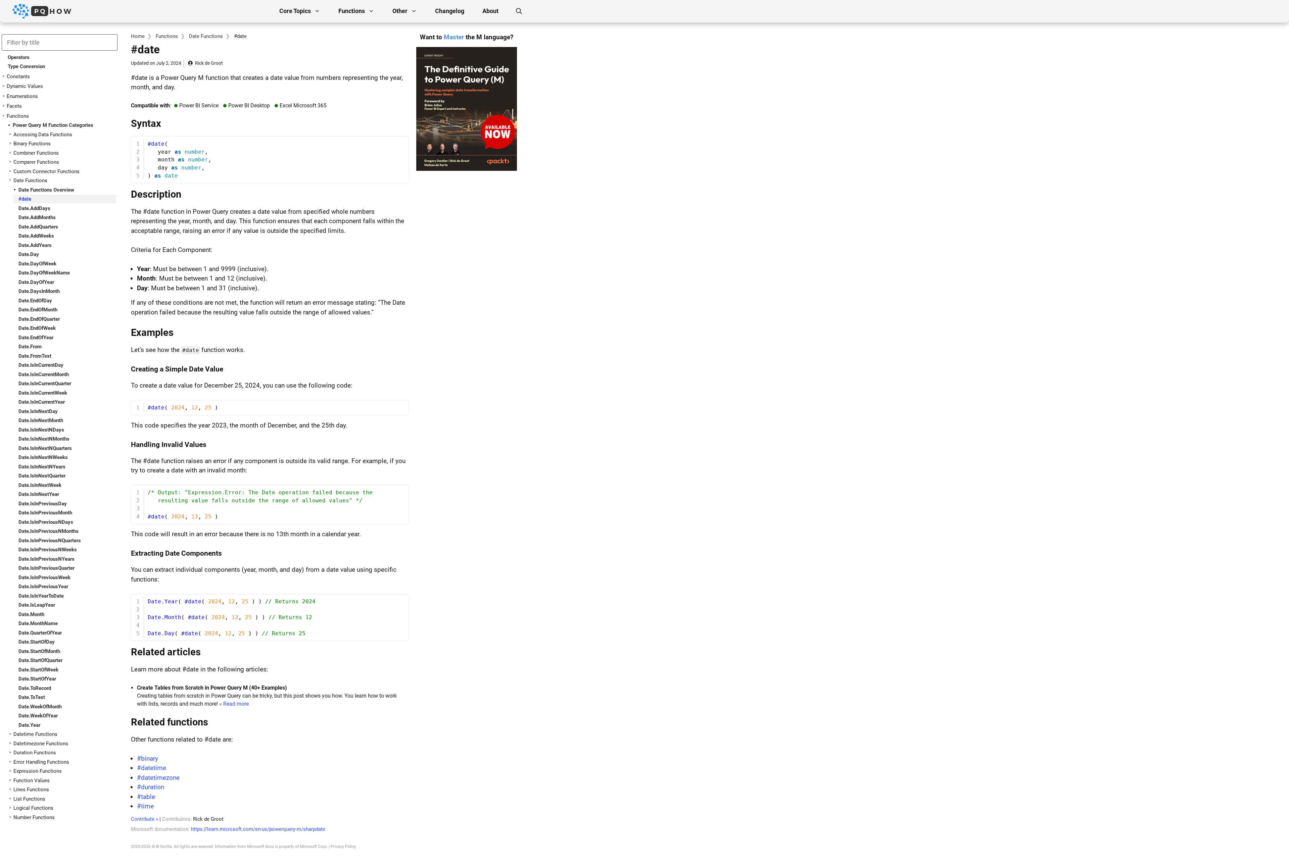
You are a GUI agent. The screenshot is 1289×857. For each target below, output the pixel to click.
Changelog (449, 10)
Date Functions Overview (46, 190)
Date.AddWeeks (36, 236)
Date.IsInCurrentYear (41, 402)
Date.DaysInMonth (39, 291)
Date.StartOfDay (36, 642)
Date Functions (206, 36)
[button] (519, 11)
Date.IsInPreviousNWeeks (47, 550)
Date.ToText (31, 697)
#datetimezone (158, 778)
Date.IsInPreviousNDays (45, 522)
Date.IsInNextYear (38, 494)
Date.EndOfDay (35, 301)
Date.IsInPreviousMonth (45, 513)
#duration (150, 787)
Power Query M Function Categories (53, 125)
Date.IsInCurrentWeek (42, 393)
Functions (167, 36)
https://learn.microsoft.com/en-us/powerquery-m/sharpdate (258, 829)
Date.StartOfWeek (38, 670)
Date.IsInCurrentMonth (43, 374)
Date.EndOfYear (35, 338)
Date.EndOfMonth (37, 310)
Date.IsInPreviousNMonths (48, 531)
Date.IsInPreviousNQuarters (49, 541)
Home (138, 36)
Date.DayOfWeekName (44, 273)
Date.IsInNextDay (38, 411)
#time (145, 806)
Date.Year (29, 725)
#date (24, 199)
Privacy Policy (343, 846)
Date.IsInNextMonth (40, 420)
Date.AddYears (35, 245)
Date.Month (31, 614)
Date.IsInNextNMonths (43, 439)
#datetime (151, 768)
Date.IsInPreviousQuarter (46, 568)
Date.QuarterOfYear (40, 633)
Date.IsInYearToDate (41, 596)
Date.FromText (34, 356)
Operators (19, 57)
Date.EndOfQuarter (39, 319)
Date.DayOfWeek (37, 264)
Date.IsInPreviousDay (42, 504)
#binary (147, 758)
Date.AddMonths (37, 217)
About (490, 10)
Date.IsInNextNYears (41, 467)
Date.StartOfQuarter (40, 660)
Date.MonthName (38, 623)
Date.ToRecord (34, 688)
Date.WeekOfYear (38, 716)
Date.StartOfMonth (39, 651)
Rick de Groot (209, 63)
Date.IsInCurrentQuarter (44, 384)
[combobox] (59, 42)
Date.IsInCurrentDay (40, 365)
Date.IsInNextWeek (39, 485)
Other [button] (400, 10)
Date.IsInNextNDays (41, 430)
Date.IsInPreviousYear (43, 587)
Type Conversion (26, 66)
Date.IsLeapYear (36, 605)
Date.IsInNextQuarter (41, 476)
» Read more (234, 704)
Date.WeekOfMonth (40, 707)
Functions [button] (351, 10)
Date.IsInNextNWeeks (43, 457)
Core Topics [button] (295, 10)
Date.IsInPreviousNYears (46, 559)
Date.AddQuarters (38, 227)
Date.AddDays (34, 208)
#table (146, 797)
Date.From (30, 347)
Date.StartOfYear (37, 679)
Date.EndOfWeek (37, 328)
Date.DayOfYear (36, 282)
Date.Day (28, 254)
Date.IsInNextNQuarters (45, 448)
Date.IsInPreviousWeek (44, 577)
